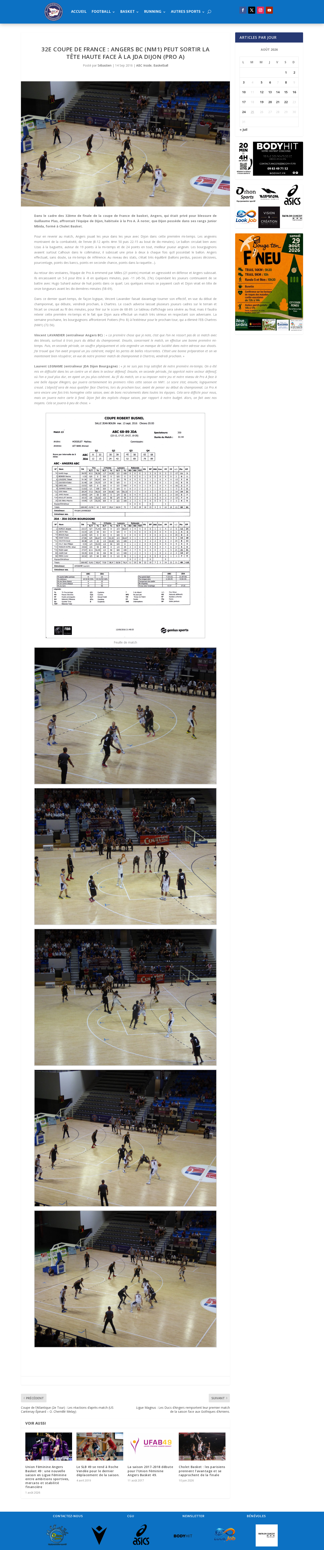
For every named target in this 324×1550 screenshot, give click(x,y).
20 (270, 102)
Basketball (160, 65)
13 (270, 92)
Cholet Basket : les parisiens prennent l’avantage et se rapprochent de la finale (202, 1471)
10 (244, 92)
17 (244, 102)
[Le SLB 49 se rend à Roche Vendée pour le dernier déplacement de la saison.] (99, 1447)
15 (286, 92)
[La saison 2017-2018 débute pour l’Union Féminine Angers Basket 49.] (151, 1447)
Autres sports (186, 11)
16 (294, 92)
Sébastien (105, 65)
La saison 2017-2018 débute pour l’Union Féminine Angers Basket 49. (150, 1471)
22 (286, 102)
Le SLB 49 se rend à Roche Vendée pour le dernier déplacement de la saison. (98, 1471)
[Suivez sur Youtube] (269, 10)
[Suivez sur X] (251, 10)
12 (261, 92)
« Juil (243, 129)
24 (244, 112)
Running (153, 11)
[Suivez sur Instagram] (260, 10)
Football (101, 11)
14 (277, 92)
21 (277, 102)
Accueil (79, 11)
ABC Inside (144, 65)
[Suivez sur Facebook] (242, 10)
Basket (127, 11)
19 (261, 102)
